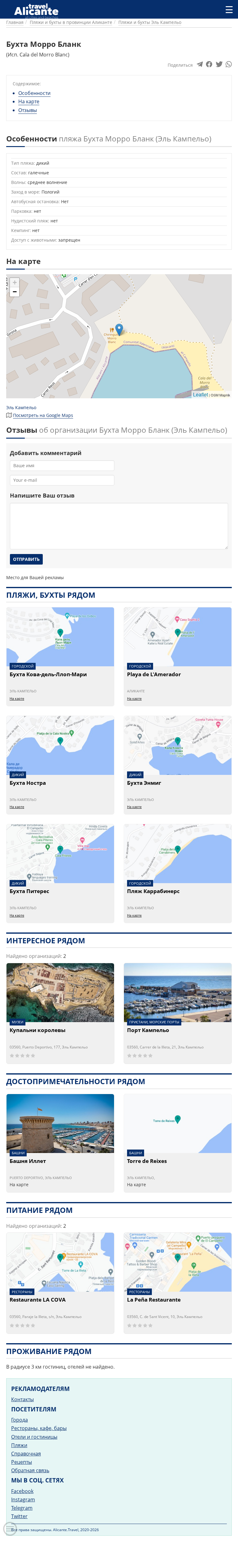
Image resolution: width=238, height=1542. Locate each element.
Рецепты (21, 1462)
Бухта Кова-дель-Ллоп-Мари (48, 675)
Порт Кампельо (148, 1030)
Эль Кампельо (21, 407)
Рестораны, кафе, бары (39, 1428)
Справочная (26, 1453)
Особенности (34, 93)
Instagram (23, 1499)
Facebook (22, 1491)
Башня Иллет (28, 1161)
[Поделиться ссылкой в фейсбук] (209, 66)
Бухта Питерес (29, 891)
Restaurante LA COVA (38, 1300)
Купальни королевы (37, 1030)
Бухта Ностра (28, 783)
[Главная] (37, 9)
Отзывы (27, 110)
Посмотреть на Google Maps (43, 415)
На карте (28, 101)
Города (19, 1419)
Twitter (19, 1516)
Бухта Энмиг (144, 783)
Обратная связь (30, 1470)
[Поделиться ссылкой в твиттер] (218, 66)
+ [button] (15, 282)
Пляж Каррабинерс (153, 891)
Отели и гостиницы (34, 1436)
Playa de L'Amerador (154, 675)
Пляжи (19, 1445)
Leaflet (200, 394)
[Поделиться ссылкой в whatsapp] (229, 66)
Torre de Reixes (147, 1161)
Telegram (22, 1507)
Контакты (22, 1399)
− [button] (15, 292)
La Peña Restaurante (154, 1300)
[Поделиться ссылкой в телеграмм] (200, 66)
